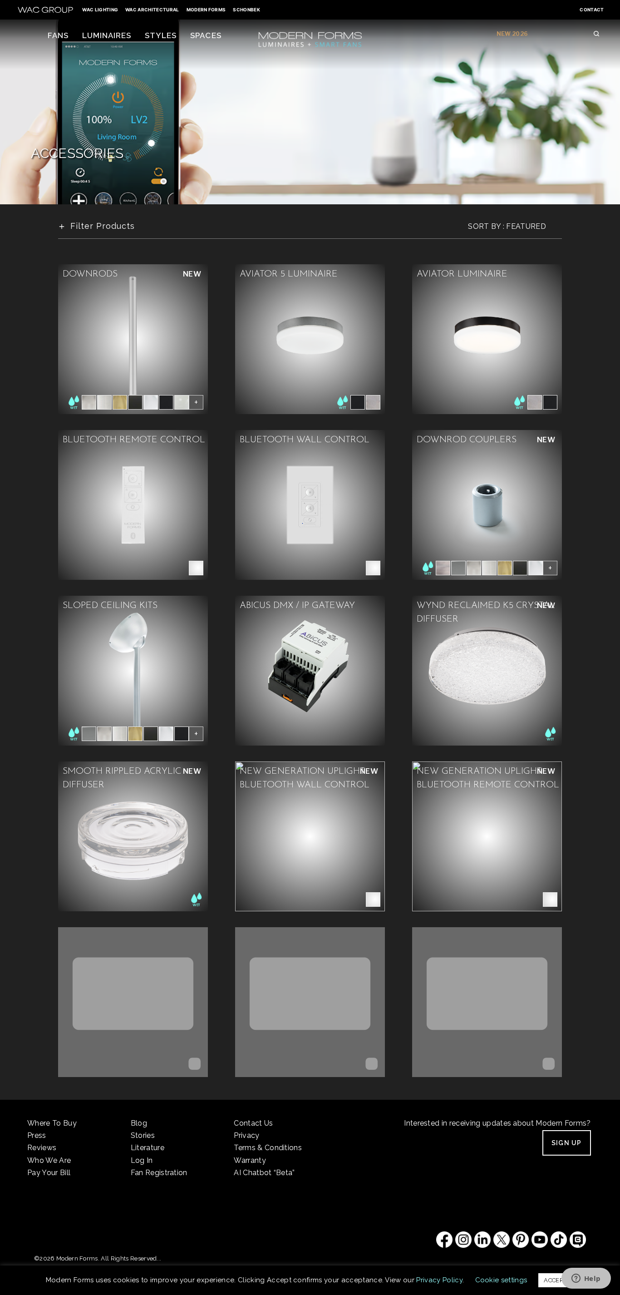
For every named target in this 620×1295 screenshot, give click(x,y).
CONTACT (592, 9)
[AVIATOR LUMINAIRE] (487, 338)
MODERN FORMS (206, 9)
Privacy (246, 1135)
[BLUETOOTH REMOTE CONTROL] (133, 504)
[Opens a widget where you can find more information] (586, 1279)
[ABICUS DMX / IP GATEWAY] (310, 670)
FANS (58, 35)
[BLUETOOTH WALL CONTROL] (310, 504)
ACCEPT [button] (555, 1280)
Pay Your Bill (48, 1172)
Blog (139, 1123)
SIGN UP (566, 1143)
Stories (143, 1135)
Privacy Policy (439, 1280)
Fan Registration (159, 1172)
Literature (147, 1147)
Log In (142, 1160)
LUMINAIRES (106, 35)
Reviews (41, 1147)
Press (36, 1135)
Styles (161, 35)
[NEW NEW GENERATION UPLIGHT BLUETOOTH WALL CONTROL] (310, 835)
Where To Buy (52, 1123)
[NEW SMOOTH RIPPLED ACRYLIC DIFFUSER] (133, 835)
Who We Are (49, 1160)
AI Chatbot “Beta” (264, 1172)
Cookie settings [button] (501, 1280)
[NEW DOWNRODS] (133, 338)
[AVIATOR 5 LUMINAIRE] (310, 338)
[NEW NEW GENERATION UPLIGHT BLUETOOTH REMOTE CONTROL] (487, 835)
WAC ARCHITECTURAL (152, 9)
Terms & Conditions (268, 1147)
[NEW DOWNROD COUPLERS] (487, 504)
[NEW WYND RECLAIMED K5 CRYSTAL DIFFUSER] (487, 670)
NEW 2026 (512, 33)
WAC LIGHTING (100, 9)
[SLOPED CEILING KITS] (133, 670)
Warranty (250, 1160)
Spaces (205, 35)
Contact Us (253, 1123)
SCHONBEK (246, 9)
